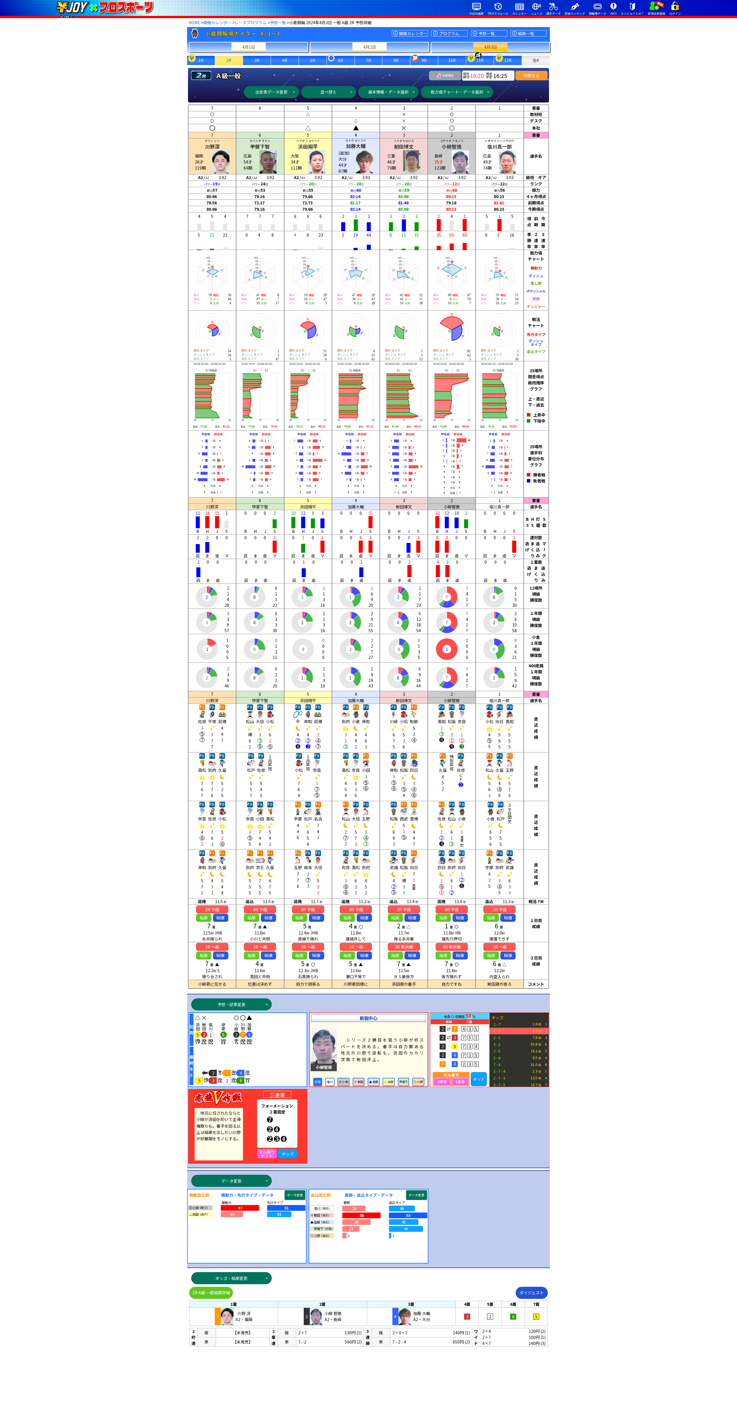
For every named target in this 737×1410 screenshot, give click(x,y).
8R (396, 60)
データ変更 (231, 1181)
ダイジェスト (532, 1292)
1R (201, 60)
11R (480, 60)
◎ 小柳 (343, 1082)
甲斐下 (403, 1082)
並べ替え (328, 92)
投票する (531, 75)
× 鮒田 (358, 1082)
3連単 (460, 1081)
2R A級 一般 (211, 1292)
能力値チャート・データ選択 (457, 92)
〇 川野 (418, 1082)
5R (312, 60)
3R (256, 60)
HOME (194, 22)
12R (508, 60)
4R (284, 60)
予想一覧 (278, 22)
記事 (318, 1082)
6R (340, 60)
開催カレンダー (217, 22)
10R (452, 60)
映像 (220, 918)
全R (536, 60)
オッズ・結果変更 (231, 1278)
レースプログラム (251, 22)
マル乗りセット (267, 1154)
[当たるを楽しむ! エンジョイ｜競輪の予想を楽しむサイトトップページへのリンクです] (104, 7)
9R (424, 60)
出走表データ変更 (271, 92)
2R (228, 60)
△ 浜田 (388, 1082)
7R (368, 60)
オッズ (478, 1079)
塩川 (330, 1082)
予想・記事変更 (231, 1004)
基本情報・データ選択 (388, 92)
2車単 (442, 1081)
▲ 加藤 (373, 1082)
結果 (204, 918)
